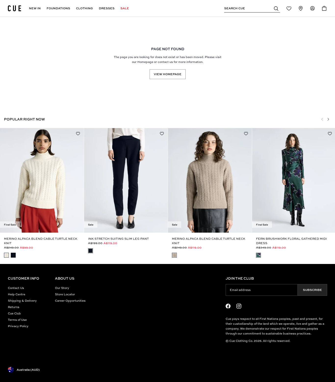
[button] (276, 8)
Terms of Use (17, 320)
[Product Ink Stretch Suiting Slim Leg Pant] (126, 180)
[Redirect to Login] (289, 8)
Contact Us (16, 288)
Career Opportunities (70, 300)
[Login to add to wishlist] (78, 133)
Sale (124, 8)
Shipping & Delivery (22, 300)
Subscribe (312, 290)
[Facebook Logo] (228, 306)
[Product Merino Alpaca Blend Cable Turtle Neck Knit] (42, 180)
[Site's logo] (14, 8)
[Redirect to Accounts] (312, 8)
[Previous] (322, 119)
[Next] (328, 119)
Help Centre (16, 294)
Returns (13, 307)
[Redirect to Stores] (301, 8)
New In (35, 8)
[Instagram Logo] (238, 306)
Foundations (58, 8)
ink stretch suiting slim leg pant (118, 239)
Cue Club (14, 313)
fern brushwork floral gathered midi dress (291, 241)
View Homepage (167, 74)
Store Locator (65, 294)
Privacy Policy (18, 326)
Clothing (84, 8)
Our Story (62, 288)
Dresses (107, 8)
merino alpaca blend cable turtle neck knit (40, 241)
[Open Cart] (324, 8)
